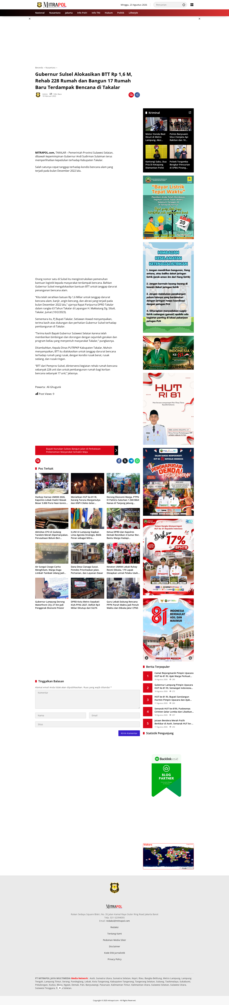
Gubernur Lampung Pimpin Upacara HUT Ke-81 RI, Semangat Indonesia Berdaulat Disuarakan (174, 686)
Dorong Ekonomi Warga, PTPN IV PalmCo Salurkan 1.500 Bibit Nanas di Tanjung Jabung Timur (123, 500)
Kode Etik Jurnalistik (114, 952)
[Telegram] (131, 460)
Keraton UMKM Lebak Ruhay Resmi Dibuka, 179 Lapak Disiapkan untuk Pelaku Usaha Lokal (123, 569)
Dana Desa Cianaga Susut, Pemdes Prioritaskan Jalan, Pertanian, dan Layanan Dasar (87, 569)
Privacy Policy (115, 959)
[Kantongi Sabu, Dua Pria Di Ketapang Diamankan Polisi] (156, 151)
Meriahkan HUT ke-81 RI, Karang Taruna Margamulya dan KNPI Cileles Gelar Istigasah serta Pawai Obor (85, 500)
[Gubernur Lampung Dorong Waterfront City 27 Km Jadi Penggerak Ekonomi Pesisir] (51, 588)
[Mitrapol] (52, 4)
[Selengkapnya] (189, 112)
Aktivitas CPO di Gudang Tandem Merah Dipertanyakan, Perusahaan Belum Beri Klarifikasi (51, 535)
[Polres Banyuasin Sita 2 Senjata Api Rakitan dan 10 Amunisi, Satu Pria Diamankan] (180, 124)
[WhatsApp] (137, 460)
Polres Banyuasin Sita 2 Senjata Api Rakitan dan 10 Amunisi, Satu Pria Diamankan (179, 137)
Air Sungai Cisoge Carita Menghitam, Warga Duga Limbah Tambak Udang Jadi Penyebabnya (49, 569)
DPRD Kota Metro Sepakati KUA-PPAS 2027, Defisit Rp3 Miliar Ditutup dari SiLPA (85, 604)
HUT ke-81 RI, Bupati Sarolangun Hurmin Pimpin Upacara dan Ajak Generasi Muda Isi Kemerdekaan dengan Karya (172, 698)
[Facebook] (119, 460)
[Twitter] (125, 460)
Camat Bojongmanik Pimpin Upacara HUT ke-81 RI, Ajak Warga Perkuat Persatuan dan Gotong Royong (174, 675)
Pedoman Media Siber (114, 940)
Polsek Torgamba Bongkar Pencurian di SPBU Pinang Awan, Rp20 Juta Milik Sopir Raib (180, 164)
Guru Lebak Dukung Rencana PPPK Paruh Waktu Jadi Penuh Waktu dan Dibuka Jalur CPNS (123, 604)
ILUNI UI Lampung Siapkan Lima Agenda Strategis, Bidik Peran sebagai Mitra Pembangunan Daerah (86, 535)
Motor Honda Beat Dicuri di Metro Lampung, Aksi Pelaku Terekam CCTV (155, 137)
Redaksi (114, 927)
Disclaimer (114, 946)
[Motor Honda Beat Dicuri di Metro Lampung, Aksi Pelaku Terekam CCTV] (156, 124)
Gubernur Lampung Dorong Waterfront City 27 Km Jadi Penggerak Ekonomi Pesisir (50, 604)
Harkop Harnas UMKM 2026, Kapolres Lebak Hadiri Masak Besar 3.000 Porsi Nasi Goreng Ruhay (51, 500)
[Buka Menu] (192, 5)
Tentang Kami (114, 933)
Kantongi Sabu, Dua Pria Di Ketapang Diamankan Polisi (156, 164)
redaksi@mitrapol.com (118, 920)
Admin (45, 94)
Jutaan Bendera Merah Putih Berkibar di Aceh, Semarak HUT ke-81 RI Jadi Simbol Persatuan (173, 722)
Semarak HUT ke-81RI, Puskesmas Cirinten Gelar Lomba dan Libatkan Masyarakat (173, 710)
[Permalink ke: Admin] (38, 95)
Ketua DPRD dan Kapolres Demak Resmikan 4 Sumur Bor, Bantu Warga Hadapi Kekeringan (123, 535)
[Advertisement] (19, 63)
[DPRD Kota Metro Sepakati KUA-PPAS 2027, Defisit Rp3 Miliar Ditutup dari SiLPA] (87, 588)
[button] (184, 4)
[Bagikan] (137, 95)
